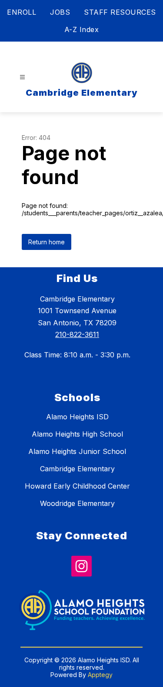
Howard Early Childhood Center (77, 486)
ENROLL (21, 12)
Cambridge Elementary (77, 468)
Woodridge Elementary (77, 503)
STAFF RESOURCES (120, 12)
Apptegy (100, 674)
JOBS (60, 12)
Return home (46, 242)
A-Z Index (81, 29)
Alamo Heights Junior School (77, 451)
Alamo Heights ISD (77, 416)
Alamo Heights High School (77, 434)
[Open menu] (22, 77)
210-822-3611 (77, 334)
